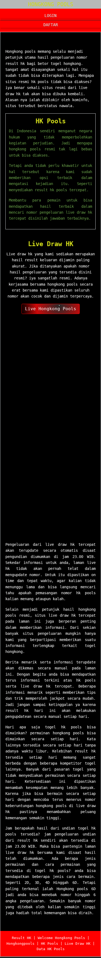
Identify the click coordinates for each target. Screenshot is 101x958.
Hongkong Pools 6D (35, 41)
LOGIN (50, 15)
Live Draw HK (50, 244)
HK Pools (51, 121)
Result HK (21, 938)
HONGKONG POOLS (50, 4)
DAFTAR (50, 24)
